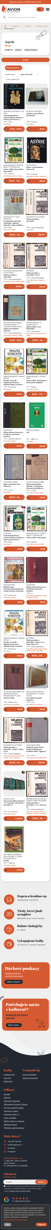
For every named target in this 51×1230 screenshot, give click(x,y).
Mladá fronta (12, 702)
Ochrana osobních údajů (13, 1108)
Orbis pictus (12, 595)
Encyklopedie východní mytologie (14, 223)
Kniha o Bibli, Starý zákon (14, 170)
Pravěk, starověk (13, 644)
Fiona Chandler (9, 856)
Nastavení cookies (11, 1111)
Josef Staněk (8, 430)
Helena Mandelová (10, 376)
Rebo (10, 227)
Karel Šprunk (15, 167)
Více (7, 1224)
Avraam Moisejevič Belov (12, 691)
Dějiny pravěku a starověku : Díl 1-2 (33, 274)
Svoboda (34, 122)
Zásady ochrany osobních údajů (19, 1191)
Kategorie (15, 26)
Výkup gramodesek (30, 1078)
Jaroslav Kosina (9, 799)
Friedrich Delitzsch (32, 322)
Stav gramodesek (29, 1075)
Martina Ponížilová (32, 430)
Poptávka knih (9, 1075)
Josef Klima (15, 111)
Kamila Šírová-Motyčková (13, 857)
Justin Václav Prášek (10, 482)
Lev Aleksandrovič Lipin (14, 692)
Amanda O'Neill (9, 585)
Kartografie (12, 387)
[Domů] (5, 26)
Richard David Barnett (35, 692)
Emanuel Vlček (17, 270)
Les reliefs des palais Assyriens (34, 699)
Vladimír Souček (32, 800)
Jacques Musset (9, 165)
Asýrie (34, 168)
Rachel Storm (8, 217)
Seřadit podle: (10, 74)
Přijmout (41, 1224)
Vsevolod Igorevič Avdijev (12, 322)
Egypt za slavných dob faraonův (12, 485)
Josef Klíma (7, 111)
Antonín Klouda (31, 324)
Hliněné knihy (9, 698)
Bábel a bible (33, 328)
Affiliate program (10, 1124)
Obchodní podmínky (12, 1101)
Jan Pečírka (30, 217)
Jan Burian (29, 111)
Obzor (10, 542)
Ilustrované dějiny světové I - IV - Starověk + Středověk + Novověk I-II (14, 803)
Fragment (11, 863)
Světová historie (42, 26)
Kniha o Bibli (36, 382)
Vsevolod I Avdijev (10, 324)
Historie (28, 26)
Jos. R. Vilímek (12, 811)
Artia (32, 702)
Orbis (10, 122)
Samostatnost (35, 331)
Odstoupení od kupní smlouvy (16, 1104)
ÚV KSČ (33, 490)
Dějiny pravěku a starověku (32, 220)
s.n (32, 593)
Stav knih (7, 1078)
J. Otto (10, 490)
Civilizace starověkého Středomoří (35, 115)
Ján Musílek (42, 800)
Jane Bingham (17, 854)
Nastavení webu (12, 1114)
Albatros (11, 174)
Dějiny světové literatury (14, 434)
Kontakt (7, 1094)
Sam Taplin (7, 854)
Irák (27, 432)
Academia (34, 174)
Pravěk (6, 861)
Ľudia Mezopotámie (14, 538)
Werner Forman (31, 691)
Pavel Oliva (38, 111)
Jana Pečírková (31, 165)
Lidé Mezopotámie (13, 118)
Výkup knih (8, 1081)
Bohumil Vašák (9, 695)
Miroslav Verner (31, 799)
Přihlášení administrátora (14, 1128)
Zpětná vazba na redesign (14, 1121)
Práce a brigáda (10, 1118)
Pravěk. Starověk (13, 383)
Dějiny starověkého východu (11, 330)
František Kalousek (10, 326)
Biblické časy (14, 589)
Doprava (7, 1098)
